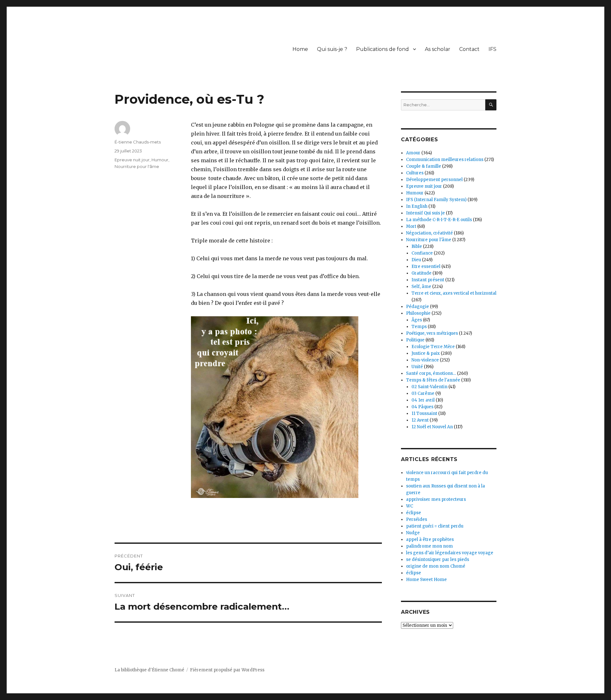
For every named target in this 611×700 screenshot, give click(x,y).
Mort (411, 226)
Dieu (416, 259)
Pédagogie (417, 306)
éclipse (413, 512)
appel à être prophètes (430, 539)
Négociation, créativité (429, 233)
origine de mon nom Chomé (435, 566)
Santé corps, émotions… (431, 373)
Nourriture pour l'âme (137, 166)
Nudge (413, 533)
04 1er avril (423, 400)
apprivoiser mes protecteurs (436, 499)
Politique (415, 340)
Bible (416, 246)
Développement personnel (434, 179)
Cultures (415, 173)
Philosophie (418, 313)
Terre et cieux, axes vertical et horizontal (453, 293)
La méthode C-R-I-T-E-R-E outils (439, 219)
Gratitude (421, 273)
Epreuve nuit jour (132, 159)
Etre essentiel (425, 266)
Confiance (422, 253)
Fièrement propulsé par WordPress (227, 670)
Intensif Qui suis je (425, 213)
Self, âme (421, 286)
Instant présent (427, 280)
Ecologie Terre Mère (433, 346)
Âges (416, 320)
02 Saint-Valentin (429, 386)
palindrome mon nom (429, 546)
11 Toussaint (424, 413)
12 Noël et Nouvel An (432, 427)
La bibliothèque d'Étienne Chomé (149, 670)
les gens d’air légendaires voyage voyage (449, 553)
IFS (492, 49)
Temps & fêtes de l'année (433, 380)
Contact (469, 49)
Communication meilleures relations (444, 159)
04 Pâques (422, 407)
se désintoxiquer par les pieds (437, 559)
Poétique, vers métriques (432, 333)
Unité (417, 366)
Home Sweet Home (426, 579)
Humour (159, 159)
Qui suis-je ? (332, 49)
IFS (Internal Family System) (436, 199)
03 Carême (422, 393)
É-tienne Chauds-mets (138, 141)
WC (409, 506)
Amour (413, 153)
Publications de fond (382, 49)
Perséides (416, 519)
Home (300, 49)
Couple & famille (423, 166)
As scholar (437, 49)
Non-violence (425, 360)
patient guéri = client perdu (434, 526)
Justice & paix (425, 353)
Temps (419, 326)
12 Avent (420, 420)
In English (416, 206)
